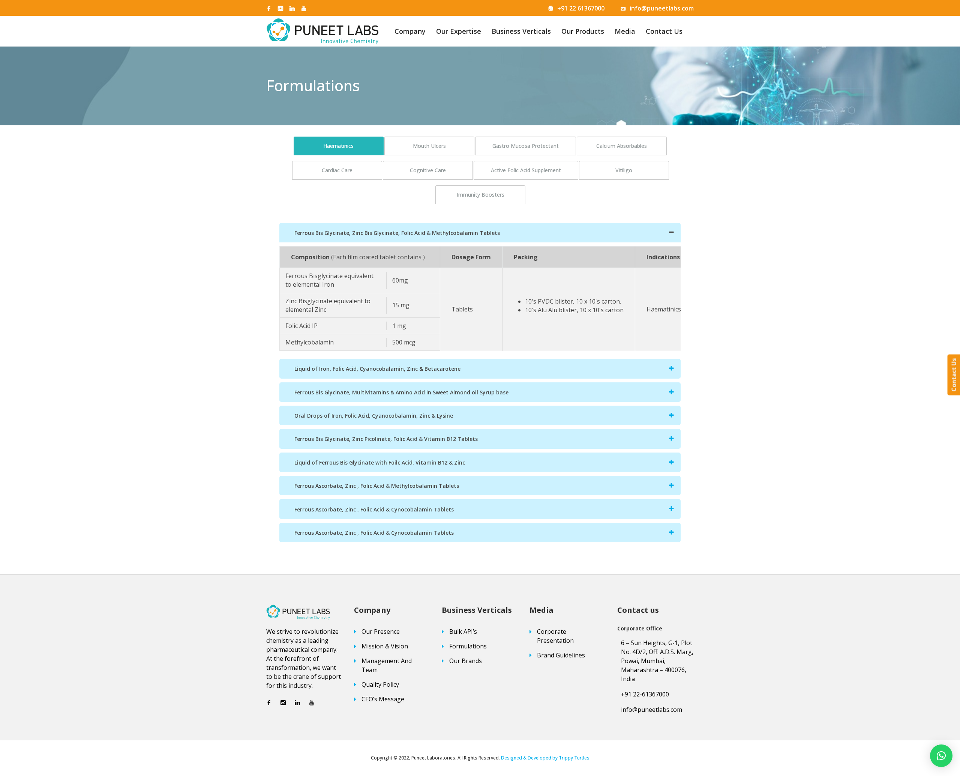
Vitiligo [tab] (623, 170)
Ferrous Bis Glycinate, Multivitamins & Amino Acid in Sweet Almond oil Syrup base (401, 392)
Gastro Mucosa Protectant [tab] (525, 145)
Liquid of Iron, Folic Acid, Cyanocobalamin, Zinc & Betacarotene (377, 368)
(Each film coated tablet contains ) (378, 257)
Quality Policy (380, 684)
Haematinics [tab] (338, 145)
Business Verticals (521, 31)
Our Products (582, 31)
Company (410, 31)
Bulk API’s (463, 631)
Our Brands (465, 661)
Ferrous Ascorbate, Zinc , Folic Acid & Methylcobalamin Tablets (376, 485)
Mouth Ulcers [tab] (429, 145)
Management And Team (387, 665)
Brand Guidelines (561, 655)
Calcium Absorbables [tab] (621, 145)
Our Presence (381, 631)
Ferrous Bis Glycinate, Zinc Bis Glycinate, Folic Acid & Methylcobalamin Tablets (397, 232)
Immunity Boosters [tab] (480, 194)
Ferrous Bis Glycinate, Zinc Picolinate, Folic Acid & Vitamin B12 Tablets (386, 438)
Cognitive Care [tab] (428, 170)
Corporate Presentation (555, 636)
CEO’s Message (383, 699)
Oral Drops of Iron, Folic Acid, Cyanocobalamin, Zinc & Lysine (373, 415)
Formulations (468, 646)
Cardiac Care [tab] (337, 170)
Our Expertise (458, 31)
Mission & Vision (385, 646)
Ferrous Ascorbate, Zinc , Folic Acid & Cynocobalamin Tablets (374, 509)
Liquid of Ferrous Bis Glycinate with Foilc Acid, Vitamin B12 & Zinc (379, 462)
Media (625, 31)
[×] (941, 755)
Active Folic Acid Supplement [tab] (526, 170)
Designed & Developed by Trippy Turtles (545, 758)
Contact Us (664, 31)
